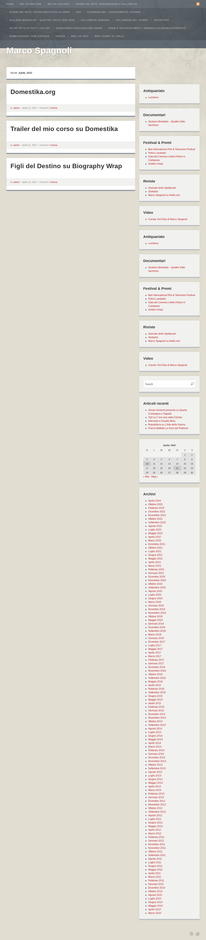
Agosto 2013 (155, 772)
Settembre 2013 (157, 768)
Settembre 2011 (157, 855)
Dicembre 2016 (156, 667)
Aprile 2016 (154, 685)
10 (147, 464)
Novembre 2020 (157, 580)
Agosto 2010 (155, 895)
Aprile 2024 (154, 500)
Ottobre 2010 (155, 891)
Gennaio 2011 (156, 884)
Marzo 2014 (154, 746)
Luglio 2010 (154, 898)
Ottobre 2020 (155, 584)
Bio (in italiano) (59, 4)
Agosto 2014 (155, 728)
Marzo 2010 (154, 913)
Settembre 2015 (157, 692)
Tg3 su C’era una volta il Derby (165, 417)
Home (10, 4)
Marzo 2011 (154, 876)
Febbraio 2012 (156, 837)
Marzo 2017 (154, 656)
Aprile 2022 (154, 537)
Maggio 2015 (155, 699)
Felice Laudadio (157, 153)
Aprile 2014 (154, 743)
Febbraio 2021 (156, 569)
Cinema (53, 108)
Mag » (154, 476)
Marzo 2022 (154, 540)
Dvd (78, 12)
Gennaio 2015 (156, 710)
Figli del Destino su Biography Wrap (66, 166)
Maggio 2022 (155, 533)
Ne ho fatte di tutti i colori (29, 28)
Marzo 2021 (154, 565)
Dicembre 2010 (156, 887)
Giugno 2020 (155, 598)
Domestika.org (33, 91)
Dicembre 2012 (156, 801)
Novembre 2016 (157, 670)
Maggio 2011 (155, 869)
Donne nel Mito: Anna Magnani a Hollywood (106, 4)
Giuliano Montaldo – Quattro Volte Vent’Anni (42, 20)
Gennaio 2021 (156, 573)
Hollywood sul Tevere (132, 20)
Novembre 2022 (157, 515)
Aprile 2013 (154, 786)
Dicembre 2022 (156, 511)
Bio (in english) (31, 4)
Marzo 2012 (154, 833)
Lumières (153, 97)
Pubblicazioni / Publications (29, 36)
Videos (60, 36)
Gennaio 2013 (156, 797)
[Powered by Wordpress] (192, 934)
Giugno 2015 (155, 696)
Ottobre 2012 (155, 808)
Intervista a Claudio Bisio (161, 421)
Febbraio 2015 (156, 707)
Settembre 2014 (157, 725)
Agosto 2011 (155, 858)
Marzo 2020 (154, 602)
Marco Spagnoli (39, 50)
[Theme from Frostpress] (198, 934)
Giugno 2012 (155, 822)
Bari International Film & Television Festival (171, 149)
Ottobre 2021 (155, 547)
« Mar (146, 476)
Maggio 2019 (155, 620)
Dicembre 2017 (156, 641)
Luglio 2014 (154, 732)
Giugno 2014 (155, 735)
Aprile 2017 (154, 652)
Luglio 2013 (154, 775)
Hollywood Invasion (95, 20)
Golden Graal (155, 163)
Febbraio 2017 (156, 659)
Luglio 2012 (154, 819)
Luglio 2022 (154, 529)
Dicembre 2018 (156, 627)
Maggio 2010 (155, 905)
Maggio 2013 (155, 782)
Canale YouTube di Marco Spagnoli (167, 219)
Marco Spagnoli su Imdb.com (164, 195)
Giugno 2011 (155, 866)
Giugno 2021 (155, 555)
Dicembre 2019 (156, 609)
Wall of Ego (80, 36)
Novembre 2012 (157, 804)
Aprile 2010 (154, 909)
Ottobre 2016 (155, 674)
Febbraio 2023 (156, 508)
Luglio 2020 (154, 594)
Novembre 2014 (157, 717)
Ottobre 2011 (155, 851)
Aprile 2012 (154, 829)
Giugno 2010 (155, 902)
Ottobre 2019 (155, 616)
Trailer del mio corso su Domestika (64, 128)
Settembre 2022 (157, 522)
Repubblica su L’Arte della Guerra (166, 424)
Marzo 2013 (154, 790)
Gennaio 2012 (156, 840)
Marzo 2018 (154, 634)
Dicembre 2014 (156, 714)
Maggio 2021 (155, 558)
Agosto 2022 (155, 526)
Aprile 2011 (154, 873)
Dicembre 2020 (156, 576)
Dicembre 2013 (156, 757)
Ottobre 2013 (155, 764)
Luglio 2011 (154, 862)
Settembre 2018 (157, 631)
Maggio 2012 (155, 826)
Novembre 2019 (157, 612)
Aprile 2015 (154, 703)
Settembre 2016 (157, 678)
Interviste (161, 20)
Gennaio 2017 (156, 663)
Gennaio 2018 (156, 638)
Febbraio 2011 (156, 880)
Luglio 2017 (154, 645)
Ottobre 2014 (155, 721)
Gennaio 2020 (156, 605)
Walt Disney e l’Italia (109, 36)
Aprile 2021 (154, 562)
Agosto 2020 (155, 591)
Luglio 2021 (154, 551)
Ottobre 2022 (155, 518)
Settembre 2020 (157, 587)
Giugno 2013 (155, 779)
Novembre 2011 (157, 848)
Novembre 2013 (157, 761)
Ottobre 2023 (155, 504)
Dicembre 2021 (156, 544)
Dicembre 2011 (156, 844)
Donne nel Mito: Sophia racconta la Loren (39, 12)
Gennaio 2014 (156, 754)
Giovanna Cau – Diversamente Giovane (114, 12)
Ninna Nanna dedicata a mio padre (79, 28)
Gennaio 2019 (156, 623)
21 (177, 468)
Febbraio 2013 (156, 793)
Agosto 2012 (155, 815)
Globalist (153, 191)
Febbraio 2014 (156, 750)
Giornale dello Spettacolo (162, 187)
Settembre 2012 (157, 811)
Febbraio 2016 (156, 688)
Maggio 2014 (155, 739)
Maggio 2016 (155, 681)
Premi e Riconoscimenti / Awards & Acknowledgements (147, 28)
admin (16, 108)
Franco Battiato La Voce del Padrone (168, 428)
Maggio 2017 (155, 649)
